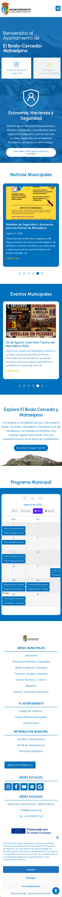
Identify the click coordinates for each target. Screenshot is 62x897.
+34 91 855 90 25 (33, 816)
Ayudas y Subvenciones (31, 739)
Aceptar (31, 869)
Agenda (51, 511)
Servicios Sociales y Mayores (31, 673)
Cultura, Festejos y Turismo (31, 679)
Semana (27, 511)
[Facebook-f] (16, 786)
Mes (39, 511)
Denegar (31, 877)
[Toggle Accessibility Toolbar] (56, 891)
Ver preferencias (31, 886)
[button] (57, 837)
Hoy (40, 498)
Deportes (31, 685)
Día (15, 511)
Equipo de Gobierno (31, 711)
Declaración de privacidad (39, 893)
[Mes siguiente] (32, 498)
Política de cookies (18, 893)
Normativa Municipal (31, 751)
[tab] (16, 68)
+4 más (5, 593)
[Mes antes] (25, 498)
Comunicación (31, 722)
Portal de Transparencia (31, 745)
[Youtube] (24, 786)
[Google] (40, 786)
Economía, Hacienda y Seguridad (31, 661)
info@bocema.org (31, 810)
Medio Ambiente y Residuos (31, 667)
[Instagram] (8, 786)
